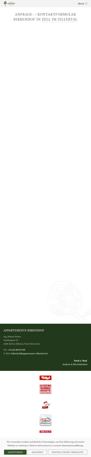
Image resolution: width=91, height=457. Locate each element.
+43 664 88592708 (16, 349)
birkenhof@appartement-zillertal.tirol (29, 353)
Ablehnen (37, 452)
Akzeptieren (15, 452)
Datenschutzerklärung (72, 445)
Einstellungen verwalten (67, 452)
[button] (83, 3)
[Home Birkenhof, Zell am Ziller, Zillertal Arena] (9, 3)
